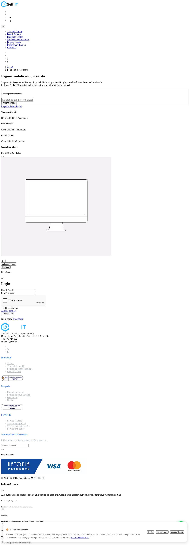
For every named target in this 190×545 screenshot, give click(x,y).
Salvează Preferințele (21, 542)
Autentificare (7, 314)
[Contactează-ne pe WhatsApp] (8, 349)
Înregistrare (18, 319)
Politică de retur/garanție (18, 394)
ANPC (10, 363)
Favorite (5, 267)
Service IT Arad (14, 420)
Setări (150, 532)
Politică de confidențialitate (19, 368)
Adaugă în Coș (8, 264)
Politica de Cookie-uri (80, 537)
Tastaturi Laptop (14, 31)
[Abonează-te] (2, 449)
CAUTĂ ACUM (9, 103)
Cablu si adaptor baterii (18, 39)
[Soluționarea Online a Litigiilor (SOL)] (12, 409)
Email (4, 290)
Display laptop (14, 42)
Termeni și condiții (15, 366)
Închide (5, 542)
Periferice (11, 47)
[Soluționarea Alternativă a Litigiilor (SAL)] (12, 380)
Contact (10, 400)
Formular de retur (15, 392)
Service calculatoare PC (18, 426)
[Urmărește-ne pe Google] (8, 352)
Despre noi (12, 397)
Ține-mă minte (11, 308)
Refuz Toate (162, 532)
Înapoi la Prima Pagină (11, 106)
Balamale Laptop (15, 37)
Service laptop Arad (16, 423)
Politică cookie (14, 371)
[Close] (2, 156)
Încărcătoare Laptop (16, 45)
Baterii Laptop (14, 34)
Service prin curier (15, 428)
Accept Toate (177, 532)
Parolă (4, 293)
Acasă (10, 67)
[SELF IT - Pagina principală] (10, 6)
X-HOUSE (39, 478)
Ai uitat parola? (8, 310)
